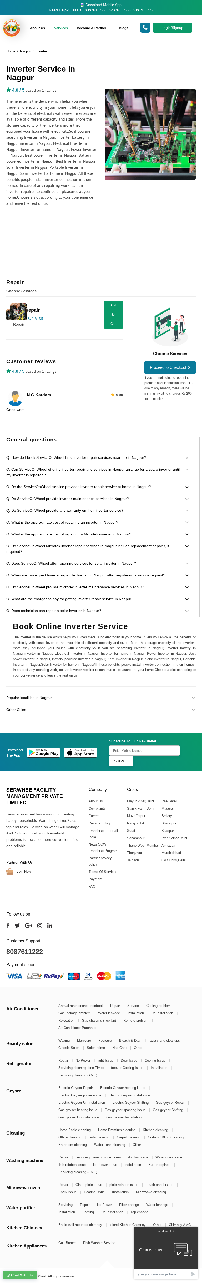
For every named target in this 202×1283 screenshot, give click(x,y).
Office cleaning (70, 1137)
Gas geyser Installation (124, 1117)
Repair (18, 324)
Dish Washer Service (99, 1243)
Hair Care (120, 1048)
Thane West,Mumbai (142, 845)
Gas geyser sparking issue (126, 1110)
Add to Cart (113, 315)
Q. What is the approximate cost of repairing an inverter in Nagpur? (62, 522)
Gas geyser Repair (170, 1103)
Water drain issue (169, 1157)
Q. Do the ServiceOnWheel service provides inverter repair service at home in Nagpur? (78, 487)
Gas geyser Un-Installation (79, 1117)
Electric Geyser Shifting (131, 1103)
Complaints (97, 808)
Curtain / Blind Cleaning (166, 1137)
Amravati (168, 845)
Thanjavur (134, 853)
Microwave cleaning (151, 1192)
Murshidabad (171, 853)
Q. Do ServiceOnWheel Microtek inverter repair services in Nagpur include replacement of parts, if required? (87, 549)
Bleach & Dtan (130, 1040)
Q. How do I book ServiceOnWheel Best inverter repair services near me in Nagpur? (76, 457)
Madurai (167, 808)
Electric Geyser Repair (76, 1088)
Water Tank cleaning (110, 1145)
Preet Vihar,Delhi (174, 838)
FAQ (92, 886)
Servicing (66, 1205)
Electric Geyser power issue (80, 1095)
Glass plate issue (89, 1185)
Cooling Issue (155, 1060)
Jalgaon (133, 860)
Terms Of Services (103, 872)
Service (133, 1006)
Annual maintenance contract (81, 1006)
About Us (37, 28)
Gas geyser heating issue (78, 1110)
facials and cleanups (165, 1040)
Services (61, 28)
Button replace (159, 1165)
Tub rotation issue (72, 1165)
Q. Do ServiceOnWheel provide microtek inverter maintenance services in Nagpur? (75, 587)
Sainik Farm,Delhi (140, 808)
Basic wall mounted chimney (80, 1225)
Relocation (66, 1020)
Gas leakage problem (75, 1013)
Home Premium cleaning (117, 1130)
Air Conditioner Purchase (77, 1028)
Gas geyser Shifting (168, 1110)
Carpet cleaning (129, 1137)
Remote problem (136, 1020)
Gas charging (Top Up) (99, 1020)
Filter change (129, 1205)
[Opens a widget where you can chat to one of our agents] (166, 1253)
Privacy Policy (100, 823)
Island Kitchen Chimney (128, 1225)
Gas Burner (67, 1243)
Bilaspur (167, 831)
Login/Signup (172, 28)
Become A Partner (92, 28)
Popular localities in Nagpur (29, 697)
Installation (136, 1013)
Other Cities (16, 710)
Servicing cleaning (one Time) (81, 1068)
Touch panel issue (160, 1185)
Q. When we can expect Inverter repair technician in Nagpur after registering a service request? (85, 575)
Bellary (166, 816)
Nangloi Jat (135, 823)
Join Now (23, 871)
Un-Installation (162, 1013)
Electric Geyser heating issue (123, 1088)
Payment (95, 879)
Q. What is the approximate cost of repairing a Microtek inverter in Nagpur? (68, 534)
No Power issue (105, 1165)
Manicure (84, 1040)
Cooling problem (159, 1006)
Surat (131, 831)
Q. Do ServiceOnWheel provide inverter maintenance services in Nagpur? (67, 498)
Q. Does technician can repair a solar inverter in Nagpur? (53, 611)
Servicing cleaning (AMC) (77, 1075)
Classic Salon (69, 1048)
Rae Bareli (169, 801)
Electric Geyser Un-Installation (82, 1103)
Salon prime (96, 1048)
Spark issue (68, 1192)
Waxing (64, 1040)
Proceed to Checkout (168, 367)
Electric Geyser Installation (130, 1095)
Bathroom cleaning (73, 1145)
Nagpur (25, 51)
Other (138, 1048)
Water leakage (109, 1013)
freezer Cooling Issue (127, 1068)
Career (94, 816)
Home (10, 51)
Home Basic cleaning (75, 1130)
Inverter (41, 51)
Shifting (88, 1212)
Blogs (123, 28)
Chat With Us (21, 1275)
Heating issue (95, 1192)
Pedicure (105, 1040)
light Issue (106, 1060)
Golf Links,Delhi (173, 860)
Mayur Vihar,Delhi (140, 801)
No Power (83, 1060)
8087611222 (24, 952)
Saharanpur (135, 838)
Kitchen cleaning (156, 1130)
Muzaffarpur (136, 816)
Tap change (139, 1212)
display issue (138, 1157)
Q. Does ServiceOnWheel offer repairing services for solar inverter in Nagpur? (71, 563)
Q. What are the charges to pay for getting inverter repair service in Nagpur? (69, 599)
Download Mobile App (103, 5)
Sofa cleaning (99, 1137)
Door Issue (129, 1060)
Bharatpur (168, 823)
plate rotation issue (124, 1185)
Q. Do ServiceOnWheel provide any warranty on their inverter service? (64, 510)
